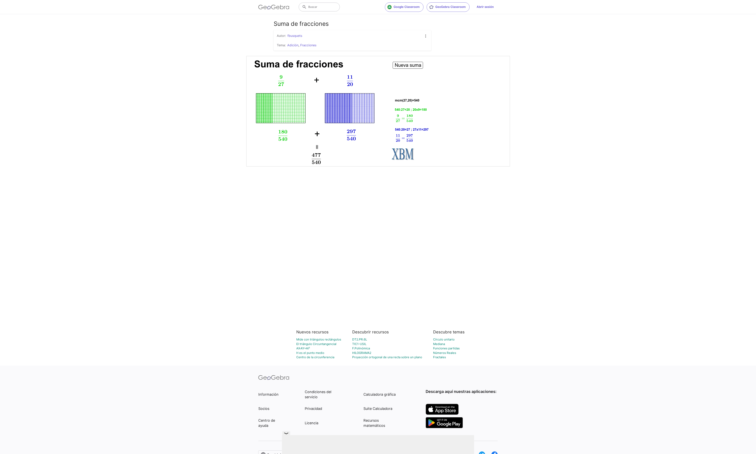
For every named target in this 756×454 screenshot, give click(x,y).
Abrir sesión (485, 7)
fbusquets (294, 36)
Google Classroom (407, 7)
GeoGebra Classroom (450, 7)
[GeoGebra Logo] (273, 7)
